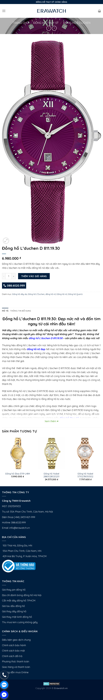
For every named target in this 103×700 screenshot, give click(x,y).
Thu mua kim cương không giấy (20, 622)
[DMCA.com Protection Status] (51, 683)
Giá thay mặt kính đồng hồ (17, 616)
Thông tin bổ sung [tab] (20, 310)
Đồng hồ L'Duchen (77, 23)
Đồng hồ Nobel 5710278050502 (85, 475)
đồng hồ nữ (50, 294)
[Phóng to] (6, 241)
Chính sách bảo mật (13, 650)
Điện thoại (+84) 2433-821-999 (18, 517)
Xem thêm (50, 421)
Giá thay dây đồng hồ (14, 611)
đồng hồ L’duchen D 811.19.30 (45, 338)
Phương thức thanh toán (15, 661)
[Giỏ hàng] (99, 11)
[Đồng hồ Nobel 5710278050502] (85, 453)
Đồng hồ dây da (19, 294)
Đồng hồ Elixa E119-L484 (17, 473)
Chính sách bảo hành (14, 645)
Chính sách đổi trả (12, 656)
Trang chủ (20, 23)
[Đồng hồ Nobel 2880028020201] (51, 453)
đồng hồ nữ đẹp (36, 349)
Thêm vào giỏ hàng (34, 276)
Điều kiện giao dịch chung (16, 639)
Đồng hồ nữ (62, 294)
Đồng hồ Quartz (75, 294)
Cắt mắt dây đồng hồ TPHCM (18, 600)
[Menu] (4, 11)
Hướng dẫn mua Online (15, 672)
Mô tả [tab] (5, 310)
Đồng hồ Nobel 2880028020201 (51, 475)
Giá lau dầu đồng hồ (13, 606)
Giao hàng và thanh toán (16, 667)
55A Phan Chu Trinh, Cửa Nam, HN (21, 550)
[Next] (101, 461)
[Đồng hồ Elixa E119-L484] (17, 453)
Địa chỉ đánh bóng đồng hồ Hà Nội (21, 595)
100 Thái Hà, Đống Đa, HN (17, 545)
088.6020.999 (15, 285)
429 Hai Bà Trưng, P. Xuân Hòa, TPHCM (24, 556)
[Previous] (2, 461)
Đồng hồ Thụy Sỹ (45, 23)
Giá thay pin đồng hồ (13, 589)
